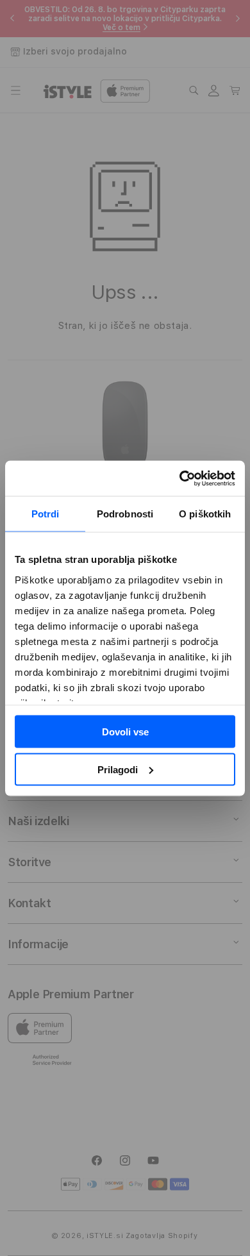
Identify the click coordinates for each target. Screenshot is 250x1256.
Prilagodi (117, 769)
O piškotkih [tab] (205, 513)
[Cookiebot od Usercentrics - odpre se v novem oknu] (179, 478)
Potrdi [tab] (45, 513)
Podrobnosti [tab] (125, 513)
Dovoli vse (125, 731)
